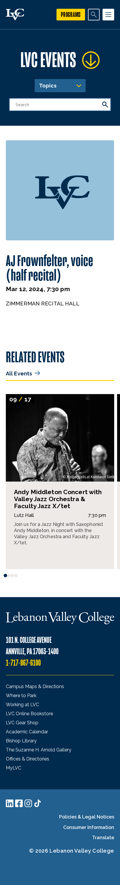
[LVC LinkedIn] (9, 803)
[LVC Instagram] (28, 803)
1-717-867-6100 (23, 663)
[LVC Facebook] (19, 803)
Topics (48, 86)
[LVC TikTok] (37, 803)
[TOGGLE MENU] (108, 14)
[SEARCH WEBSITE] (94, 14)
